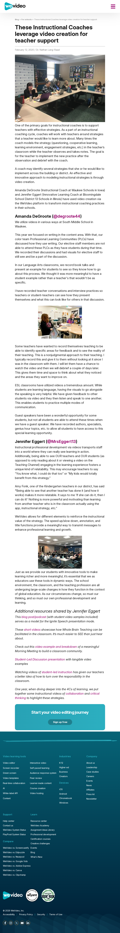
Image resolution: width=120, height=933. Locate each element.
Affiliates (90, 789)
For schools (26, 19)
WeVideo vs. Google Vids (15, 861)
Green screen (9, 773)
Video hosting (36, 793)
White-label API (10, 793)
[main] (60, 366)
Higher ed (64, 767)
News (89, 785)
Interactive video (38, 763)
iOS (61, 789)
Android (63, 794)
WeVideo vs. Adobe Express (17, 866)
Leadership (91, 767)
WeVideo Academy (40, 825)
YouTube (22, 923)
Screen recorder (11, 768)
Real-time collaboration (14, 783)
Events (89, 781)
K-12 (61, 763)
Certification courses (40, 839)
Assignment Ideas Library (43, 830)
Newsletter (91, 799)
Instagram (11, 923)
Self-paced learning (39, 768)
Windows (63, 802)
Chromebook (65, 798)
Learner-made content (41, 783)
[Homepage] (15, 6)
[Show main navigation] (113, 6)
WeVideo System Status (14, 830)
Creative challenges (40, 843)
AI (4, 788)
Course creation (38, 788)
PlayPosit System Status (14, 834)
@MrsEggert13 (61, 441)
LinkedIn (28, 923)
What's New (36, 857)
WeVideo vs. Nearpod (13, 856)
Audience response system (43, 773)
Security (41, 914)
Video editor (9, 763)
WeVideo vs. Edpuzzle (14, 852)
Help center (8, 821)
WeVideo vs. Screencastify (16, 848)
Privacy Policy (26, 914)
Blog (17, 19)
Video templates (11, 778)
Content (7, 798)
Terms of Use (55, 914)
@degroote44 (66, 216)
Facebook (5, 923)
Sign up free (60, 722)
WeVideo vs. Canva (12, 870)
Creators (63, 776)
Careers (90, 776)
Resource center (39, 821)
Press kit (90, 794)
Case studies (92, 772)
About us (90, 763)
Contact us (8, 825)
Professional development (43, 834)
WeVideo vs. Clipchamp (14, 875)
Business (63, 772)
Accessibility (9, 914)
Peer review (36, 778)
